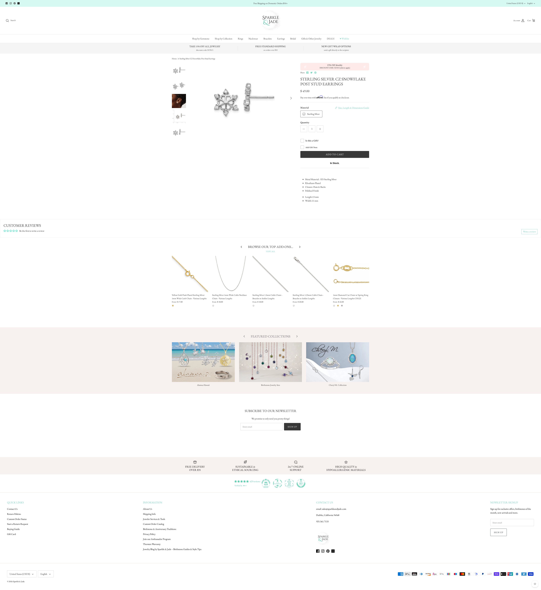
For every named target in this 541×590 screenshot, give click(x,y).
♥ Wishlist (344, 38)
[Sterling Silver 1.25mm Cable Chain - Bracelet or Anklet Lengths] (311, 274)
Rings (240, 38)
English (530, 3)
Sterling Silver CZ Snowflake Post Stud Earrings (197, 58)
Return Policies (14, 513)
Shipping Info (149, 513)
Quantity (304, 122)
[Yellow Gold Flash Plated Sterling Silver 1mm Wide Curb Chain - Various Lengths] (190, 274)
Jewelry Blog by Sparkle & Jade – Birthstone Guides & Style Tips (172, 549)
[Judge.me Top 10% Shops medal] (300, 483)
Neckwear (253, 38)
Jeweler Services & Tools (154, 519)
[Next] (291, 98)
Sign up (292, 426)
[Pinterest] (15, 3)
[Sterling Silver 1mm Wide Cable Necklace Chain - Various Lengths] (230, 274)
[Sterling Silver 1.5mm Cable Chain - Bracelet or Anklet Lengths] (270, 274)
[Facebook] (7, 3)
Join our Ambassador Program (157, 539)
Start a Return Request (17, 523)
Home (174, 58)
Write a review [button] (529, 231)
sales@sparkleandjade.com (334, 508)
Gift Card (11, 534)
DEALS (330, 38)
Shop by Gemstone (200, 38)
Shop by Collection (223, 38)
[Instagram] (11, 3)
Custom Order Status (16, 519)
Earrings (281, 38)
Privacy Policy (149, 534)
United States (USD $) (514, 3)
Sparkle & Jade (18, 581)
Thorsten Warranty (151, 544)
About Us (147, 508)
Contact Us (12, 508)
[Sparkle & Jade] (270, 20)
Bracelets (267, 38)
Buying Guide (13, 529)
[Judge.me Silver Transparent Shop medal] (277, 483)
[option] (243, 98)
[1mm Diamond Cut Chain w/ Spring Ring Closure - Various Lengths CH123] (351, 274)
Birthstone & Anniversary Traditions (159, 529)
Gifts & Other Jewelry (311, 38)
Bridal (293, 38)
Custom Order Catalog (153, 523)
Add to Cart (335, 154)
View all (270, 251)
